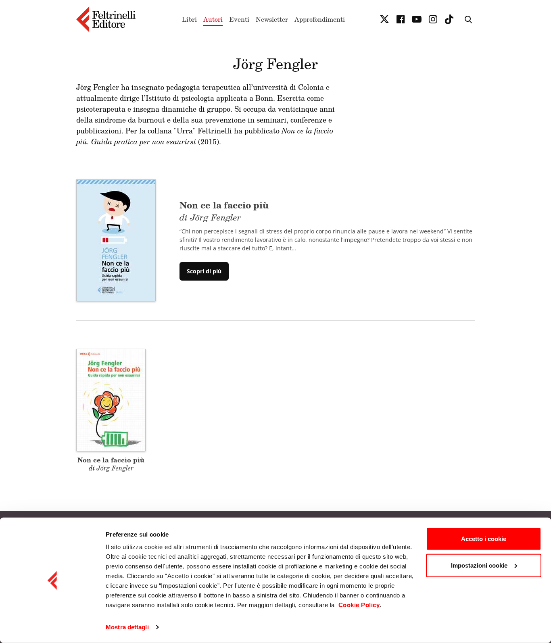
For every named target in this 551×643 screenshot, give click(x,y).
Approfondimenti (319, 19)
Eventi (239, 19)
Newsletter (272, 19)
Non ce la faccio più (110, 460)
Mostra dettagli (127, 627)
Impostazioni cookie (479, 565)
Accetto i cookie (483, 538)
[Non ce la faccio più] (116, 239)
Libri (189, 19)
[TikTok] (448, 19)
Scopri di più (204, 271)
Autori (213, 19)
